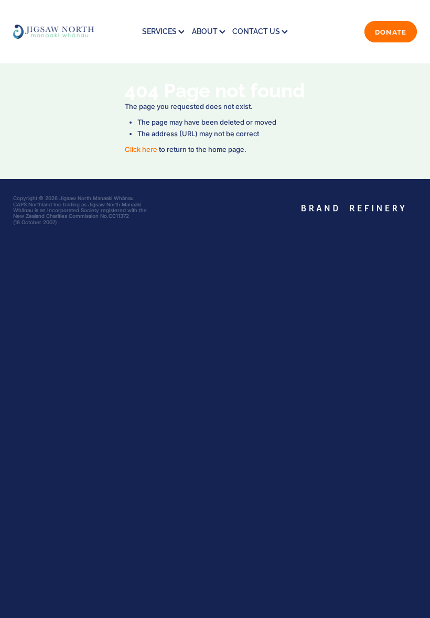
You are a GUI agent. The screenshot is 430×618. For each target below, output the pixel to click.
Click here (141, 149)
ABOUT (205, 31)
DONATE (391, 31)
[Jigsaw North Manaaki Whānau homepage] (53, 32)
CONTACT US (257, 31)
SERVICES (160, 31)
